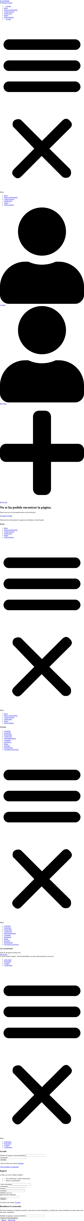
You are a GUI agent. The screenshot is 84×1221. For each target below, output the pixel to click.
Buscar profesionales (11, 10)
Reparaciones (8, 748)
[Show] (26, 1157)
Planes (6, 15)
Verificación (8, 13)
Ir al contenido (4, 1)
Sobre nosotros (9, 17)
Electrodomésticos (10, 738)
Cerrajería (7, 731)
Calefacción (8, 736)
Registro (21, 1163)
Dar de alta (11, 1220)
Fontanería (7, 733)
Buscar (3, 1220)
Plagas (6, 744)
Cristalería (7, 740)
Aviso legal (7, 960)
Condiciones (8, 965)
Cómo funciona (9, 12)
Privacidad (7, 962)
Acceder (17, 1202)
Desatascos (7, 742)
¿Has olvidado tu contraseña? (9, 1167)
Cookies (6, 963)
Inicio (6, 8)
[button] (42, 107)
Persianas (7, 746)
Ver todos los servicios (11, 749)
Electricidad (8, 735)
